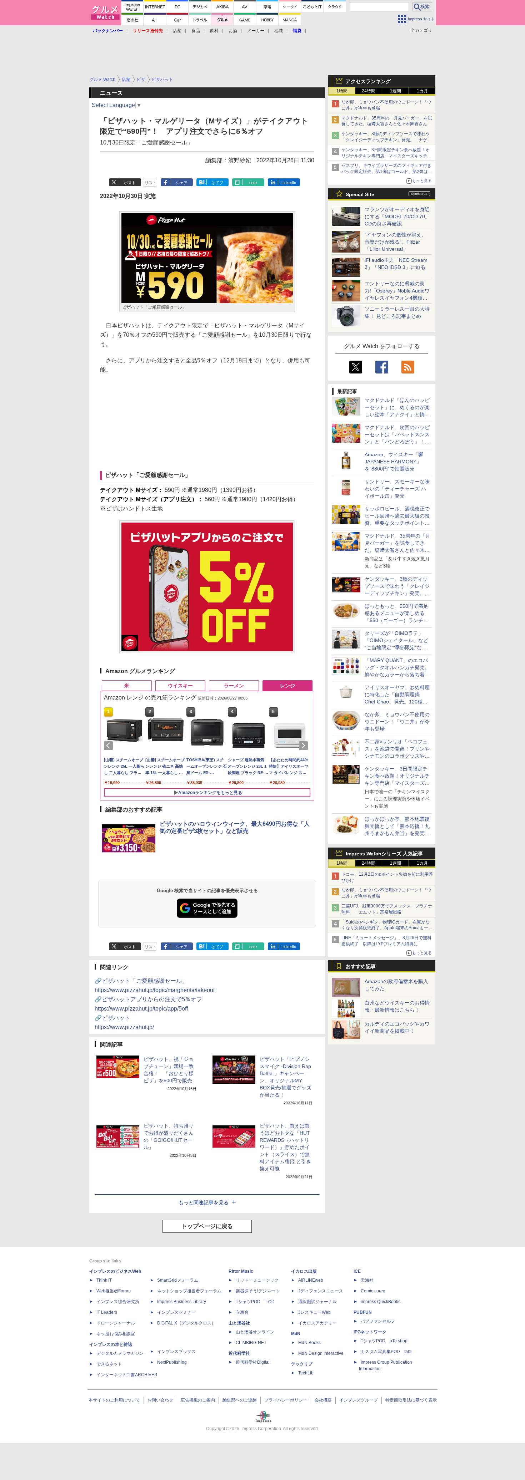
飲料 (214, 30)
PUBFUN (363, 1312)
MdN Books (309, 1342)
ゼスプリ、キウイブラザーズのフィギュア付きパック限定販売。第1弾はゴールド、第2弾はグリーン (386, 171)
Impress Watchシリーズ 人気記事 (384, 853)
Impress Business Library (181, 1301)
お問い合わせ (160, 1400)
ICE (357, 1271)
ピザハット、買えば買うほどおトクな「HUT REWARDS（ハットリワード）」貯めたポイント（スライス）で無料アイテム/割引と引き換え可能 (285, 1147)
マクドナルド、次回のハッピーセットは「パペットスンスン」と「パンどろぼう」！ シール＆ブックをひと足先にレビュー (397, 441)
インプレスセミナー (176, 1312)
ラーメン (234, 685)
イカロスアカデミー (317, 1323)
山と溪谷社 (239, 1323)
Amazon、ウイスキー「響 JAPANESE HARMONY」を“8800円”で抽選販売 (394, 462)
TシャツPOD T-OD (255, 1301)
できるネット (109, 1364)
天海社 (367, 1280)
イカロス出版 (304, 1271)
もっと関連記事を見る (204, 1202)
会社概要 (323, 1400)
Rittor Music (241, 1271)
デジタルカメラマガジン (120, 1353)
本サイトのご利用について (114, 1400)
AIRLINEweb (310, 1280)
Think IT (104, 1280)
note (253, 182)
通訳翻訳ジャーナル (317, 1301)
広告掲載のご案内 (198, 1400)
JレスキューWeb (314, 1312)
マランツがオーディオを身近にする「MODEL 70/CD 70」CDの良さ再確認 (397, 217)
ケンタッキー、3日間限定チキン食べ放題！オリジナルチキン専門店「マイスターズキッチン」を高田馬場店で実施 (385, 155)
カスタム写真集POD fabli (386, 1351)
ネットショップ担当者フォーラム (189, 1290)
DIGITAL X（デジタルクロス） (186, 1323)
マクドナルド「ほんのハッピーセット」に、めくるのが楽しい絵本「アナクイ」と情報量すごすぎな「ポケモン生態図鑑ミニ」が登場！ (397, 414)
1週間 (395, 90)
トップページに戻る (207, 1226)
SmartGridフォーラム (177, 1280)
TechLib (306, 1372)
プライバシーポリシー (285, 1400)
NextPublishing (172, 1362)
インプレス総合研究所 (117, 1301)
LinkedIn (288, 182)
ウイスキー (180, 685)
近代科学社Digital (253, 1362)
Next (304, 745)
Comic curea (373, 1290)
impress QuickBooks (380, 1301)
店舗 (177, 30)
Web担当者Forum (113, 1290)
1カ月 (422, 90)
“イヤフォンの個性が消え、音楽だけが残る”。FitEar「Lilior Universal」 (395, 242)
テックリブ (301, 1364)
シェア (182, 182)
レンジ (287, 685)
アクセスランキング (368, 81)
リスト (150, 182)
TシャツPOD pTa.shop (384, 1340)
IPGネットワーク (370, 1331)
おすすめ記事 (361, 966)
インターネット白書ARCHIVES (126, 1374)
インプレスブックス (176, 1351)
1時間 (342, 90)
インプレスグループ (358, 1400)
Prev (109, 745)
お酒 (233, 30)
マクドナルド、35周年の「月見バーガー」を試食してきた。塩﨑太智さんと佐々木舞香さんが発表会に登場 (386, 124)
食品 (195, 30)
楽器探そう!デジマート (258, 1290)
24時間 (368, 90)
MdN (295, 1333)
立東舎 (242, 1312)
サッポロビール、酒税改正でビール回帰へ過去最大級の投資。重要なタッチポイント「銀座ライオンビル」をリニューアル (397, 523)
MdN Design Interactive (321, 1353)
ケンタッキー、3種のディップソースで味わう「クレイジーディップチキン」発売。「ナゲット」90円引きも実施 (386, 139)
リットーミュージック (257, 1280)
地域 (278, 30)
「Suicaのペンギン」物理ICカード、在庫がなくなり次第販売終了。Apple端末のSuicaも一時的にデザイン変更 (386, 928)
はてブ (217, 182)
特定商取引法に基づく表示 (411, 1400)
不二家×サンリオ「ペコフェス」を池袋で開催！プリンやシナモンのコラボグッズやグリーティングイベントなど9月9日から (397, 756)
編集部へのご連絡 (239, 1400)
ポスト (130, 182)
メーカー (255, 30)
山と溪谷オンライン (255, 1331)
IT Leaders (106, 1312)
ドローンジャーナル (115, 1323)
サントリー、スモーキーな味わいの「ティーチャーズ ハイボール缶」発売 (397, 489)
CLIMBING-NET (251, 1342)
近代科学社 (239, 1353)
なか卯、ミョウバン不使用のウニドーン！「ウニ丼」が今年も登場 (397, 722)
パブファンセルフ (378, 1321)
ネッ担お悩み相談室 (115, 1333)
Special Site (360, 194)
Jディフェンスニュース (320, 1290)
